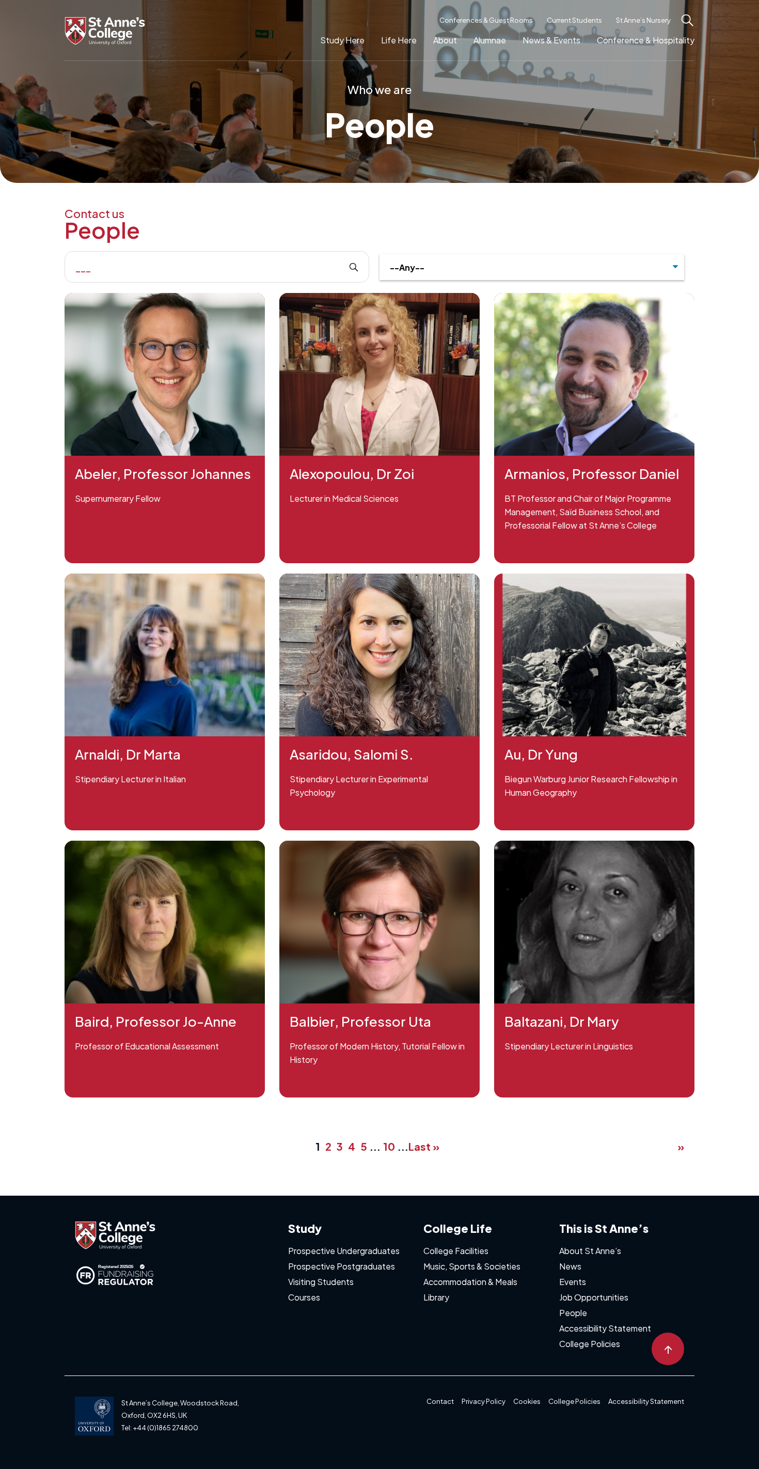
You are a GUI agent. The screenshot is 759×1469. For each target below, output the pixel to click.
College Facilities (455, 1250)
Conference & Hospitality (645, 40)
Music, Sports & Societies (471, 1266)
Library (436, 1297)
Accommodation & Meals (470, 1281)
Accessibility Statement (605, 1328)
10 (389, 1146)
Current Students (574, 20)
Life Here (399, 40)
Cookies (527, 1401)
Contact (440, 1401)
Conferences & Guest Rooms (486, 20)
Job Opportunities (593, 1297)
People (573, 1312)
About (445, 40)
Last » (423, 1146)
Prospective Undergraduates (344, 1250)
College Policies (589, 1343)
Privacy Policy (483, 1401)
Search (346, 267)
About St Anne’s (590, 1250)
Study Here (342, 40)
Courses (304, 1297)
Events (572, 1281)
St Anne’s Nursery (643, 20)
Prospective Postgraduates (341, 1266)
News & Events (551, 40)
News (570, 1266)
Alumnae (489, 40)
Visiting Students (321, 1281)
